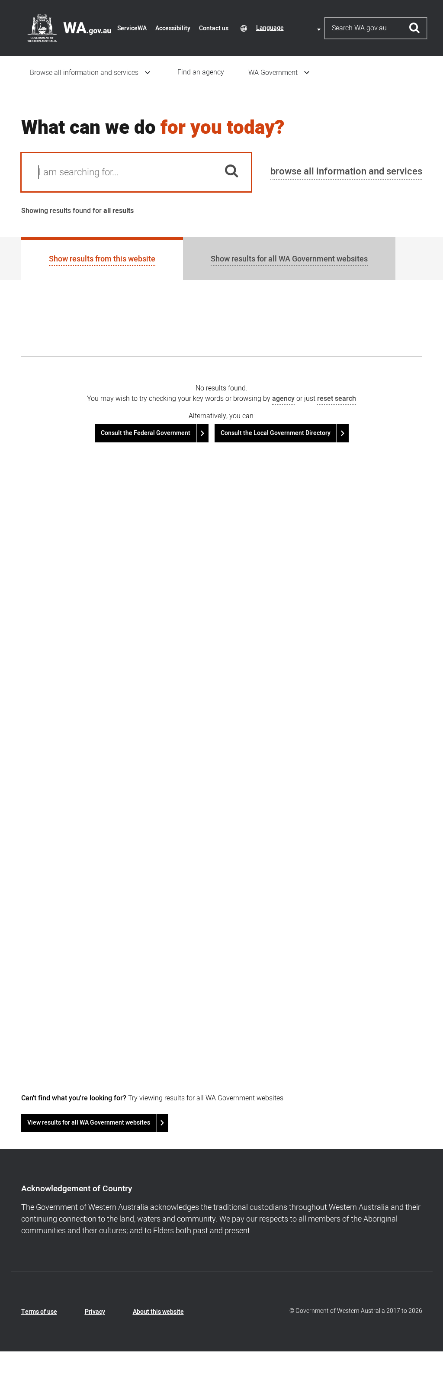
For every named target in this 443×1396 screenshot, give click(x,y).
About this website (158, 1311)
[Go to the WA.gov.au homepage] (69, 28)
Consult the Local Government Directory (276, 433)
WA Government (273, 73)
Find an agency (200, 72)
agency (283, 398)
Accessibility (172, 28)
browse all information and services (346, 171)
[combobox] (290, 27)
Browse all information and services (84, 73)
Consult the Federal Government (145, 433)
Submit (414, 28)
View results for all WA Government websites (88, 1122)
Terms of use (39, 1311)
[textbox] (290, 27)
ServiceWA (132, 28)
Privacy (95, 1311)
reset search (336, 398)
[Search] (231, 172)
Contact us (213, 28)
